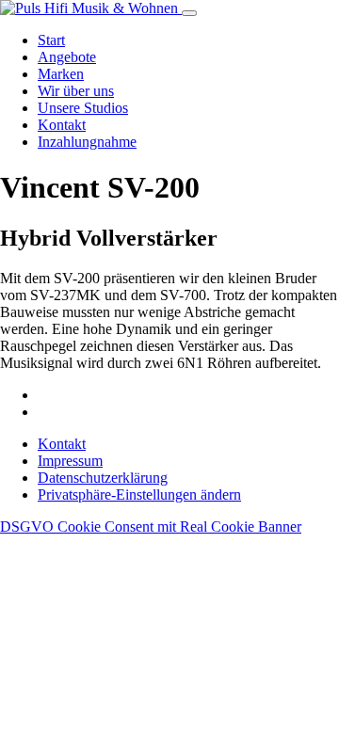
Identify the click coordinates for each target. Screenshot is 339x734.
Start (51, 40)
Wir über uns (76, 91)
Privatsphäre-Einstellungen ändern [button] (139, 495)
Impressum (70, 461)
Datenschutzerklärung (103, 478)
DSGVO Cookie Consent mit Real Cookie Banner (150, 527)
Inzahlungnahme (87, 142)
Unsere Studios (83, 108)
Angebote (67, 57)
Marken (61, 74)
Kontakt (62, 125)
